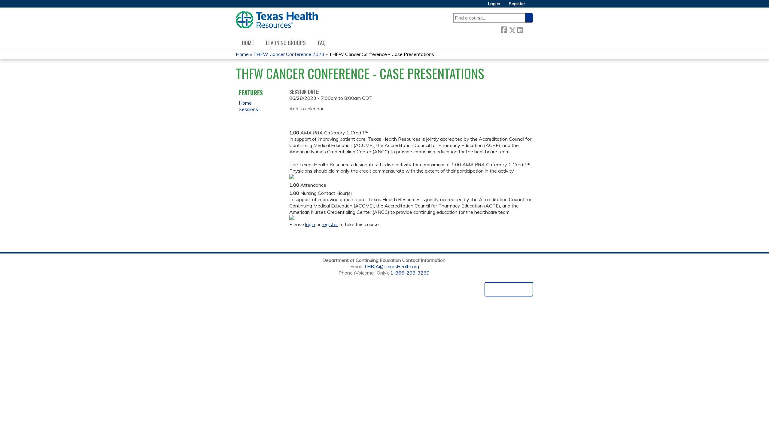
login (310, 224)
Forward (528, 29)
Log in (494, 4)
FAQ (322, 42)
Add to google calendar (295, 118)
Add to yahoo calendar (309, 118)
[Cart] (531, 6)
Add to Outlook (337, 118)
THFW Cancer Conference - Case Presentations (381, 54)
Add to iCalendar (322, 118)
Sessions (248, 109)
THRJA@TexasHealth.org (391, 266)
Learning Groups (286, 42)
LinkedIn (520, 29)
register (330, 224)
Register (517, 4)
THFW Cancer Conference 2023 (288, 54)
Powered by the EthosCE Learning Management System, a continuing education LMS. (509, 289)
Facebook (504, 29)
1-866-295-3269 (410, 273)
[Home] (277, 20)
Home (248, 42)
